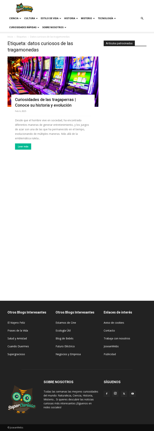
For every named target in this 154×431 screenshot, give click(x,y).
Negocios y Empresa (68, 354)
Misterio (86, 18)
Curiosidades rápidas (22, 27)
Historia (69, 18)
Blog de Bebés (64, 338)
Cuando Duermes (18, 346)
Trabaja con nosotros (117, 338)
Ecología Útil (63, 330)
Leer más (23, 146)
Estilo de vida (49, 18)
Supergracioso (16, 354)
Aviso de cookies (114, 322)
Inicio (10, 36)
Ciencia (13, 18)
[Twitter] (124, 394)
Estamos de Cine (66, 322)
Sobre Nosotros (52, 27)
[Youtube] (133, 394)
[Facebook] (107, 394)
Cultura (29, 18)
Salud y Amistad (17, 338)
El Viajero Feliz (16, 322)
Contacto (109, 330)
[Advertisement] (102, 8)
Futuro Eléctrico (65, 346)
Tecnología (105, 18)
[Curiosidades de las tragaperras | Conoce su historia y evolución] (53, 82)
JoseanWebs (111, 346)
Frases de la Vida (18, 330)
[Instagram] (115, 393)
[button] (141, 18)
